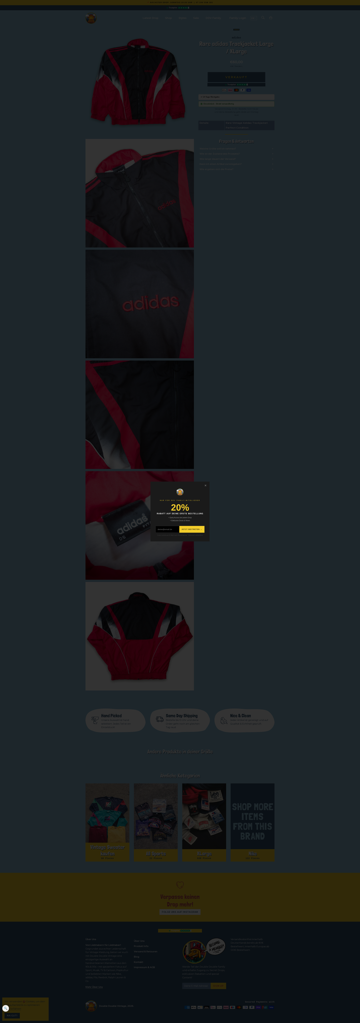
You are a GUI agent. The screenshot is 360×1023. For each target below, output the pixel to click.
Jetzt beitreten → (192, 529)
